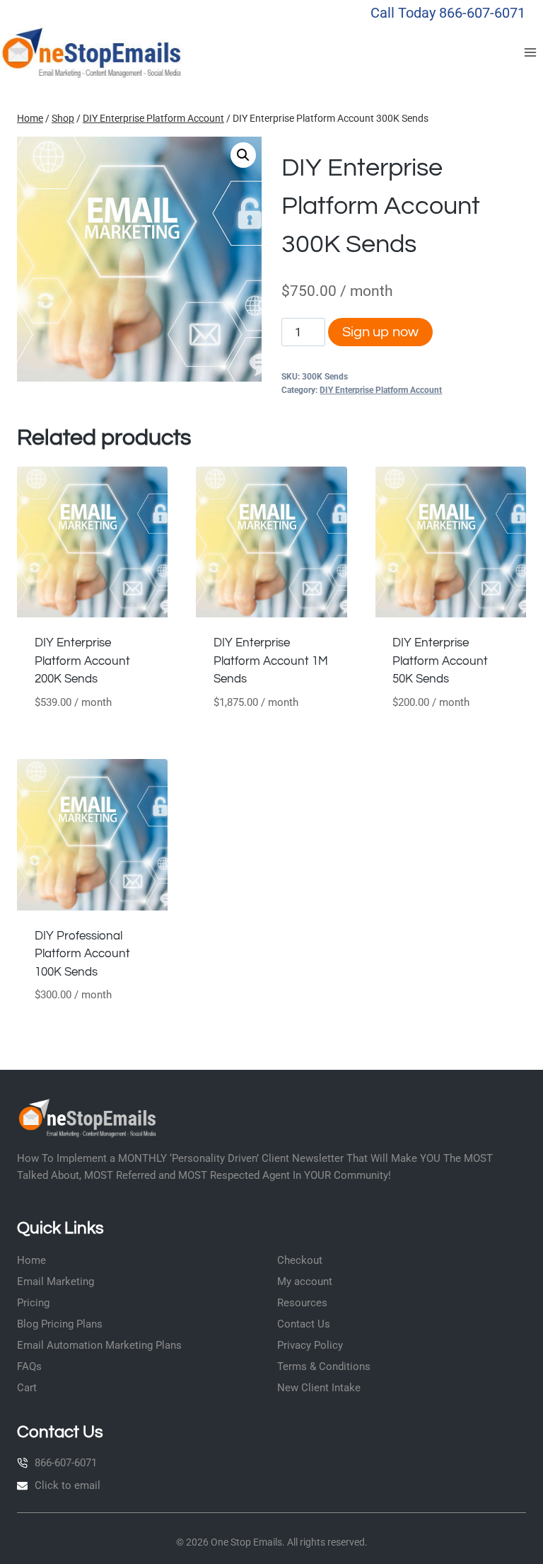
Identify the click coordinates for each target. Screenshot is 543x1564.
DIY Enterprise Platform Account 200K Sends (82, 661)
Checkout (299, 1260)
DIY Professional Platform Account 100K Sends (82, 954)
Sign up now (380, 332)
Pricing (33, 1302)
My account (304, 1281)
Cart (27, 1387)
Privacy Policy (310, 1345)
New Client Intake (319, 1387)
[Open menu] (530, 52)
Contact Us (303, 1324)
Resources (302, 1302)
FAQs (29, 1366)
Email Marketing (55, 1281)
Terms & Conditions (323, 1366)
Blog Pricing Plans (60, 1324)
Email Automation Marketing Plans (99, 1345)
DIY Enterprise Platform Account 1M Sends (271, 661)
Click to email (67, 1485)
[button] (243, 155)
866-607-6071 (66, 1462)
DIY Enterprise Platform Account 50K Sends (440, 661)
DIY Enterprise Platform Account (381, 390)
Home (31, 1260)
